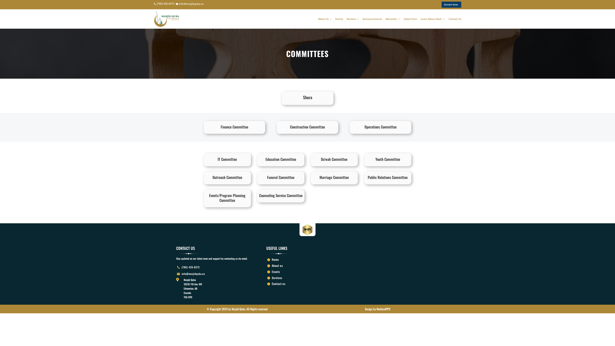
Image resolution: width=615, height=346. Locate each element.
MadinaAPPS (383, 309)
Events (339, 19)
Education (391, 19)
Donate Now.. (451, 4)
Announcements (372, 19)
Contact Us (455, 19)
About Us (323, 19)
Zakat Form (410, 19)
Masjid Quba (238, 309)
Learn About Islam (431, 19)
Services (351, 19)
